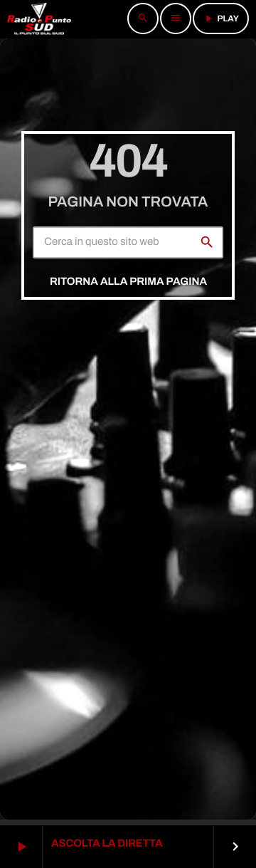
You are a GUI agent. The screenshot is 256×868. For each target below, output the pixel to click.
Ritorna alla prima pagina (128, 282)
